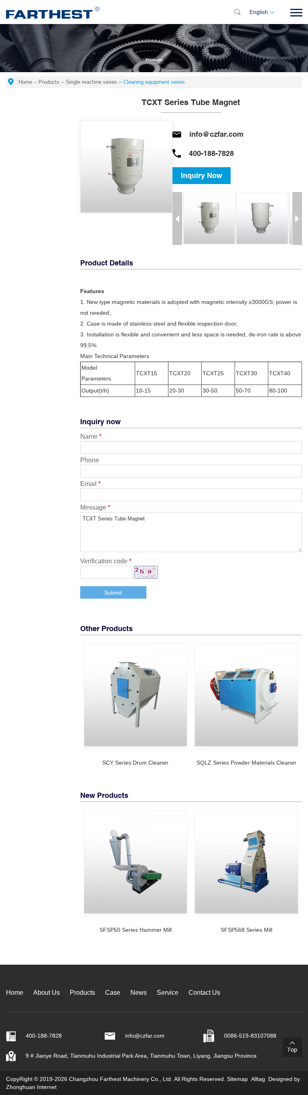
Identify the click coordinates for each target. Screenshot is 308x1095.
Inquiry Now (201, 175)
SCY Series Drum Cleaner (135, 762)
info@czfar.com (216, 134)
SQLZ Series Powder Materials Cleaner (246, 762)
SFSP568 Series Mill (246, 930)
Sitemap (237, 1079)
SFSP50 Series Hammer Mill (135, 930)
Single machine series (91, 82)
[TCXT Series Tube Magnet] (209, 218)
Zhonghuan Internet (31, 1087)
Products (48, 82)
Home (25, 82)
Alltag (258, 1079)
